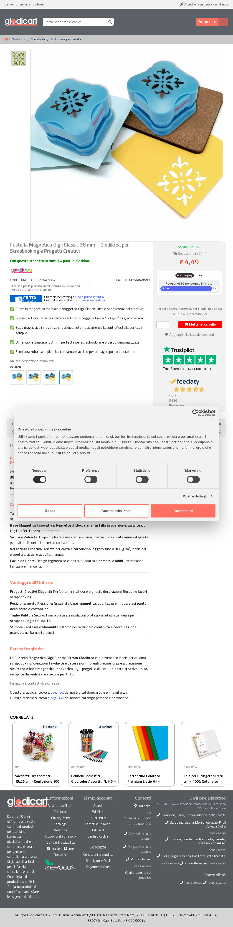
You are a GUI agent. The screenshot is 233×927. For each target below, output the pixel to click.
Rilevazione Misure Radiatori (60, 851)
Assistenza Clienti (60, 805)
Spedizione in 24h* (191, 253)
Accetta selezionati (116, 511)
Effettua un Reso (97, 824)
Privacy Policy (60, 817)
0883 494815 (217, 833)
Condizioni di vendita (98, 854)
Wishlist (98, 811)
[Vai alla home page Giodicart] (21, 21)
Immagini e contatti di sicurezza (34, 683)
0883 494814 (217, 815)
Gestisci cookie (97, 836)
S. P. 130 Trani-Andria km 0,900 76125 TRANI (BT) (137, 818)
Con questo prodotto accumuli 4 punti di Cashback (50, 260)
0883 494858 (142, 866)
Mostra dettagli (194, 496)
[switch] (90, 479)
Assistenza (220, 4)
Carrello (209, 22)
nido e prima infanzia (89, 296)
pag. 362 (57, 697)
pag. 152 (57, 692)
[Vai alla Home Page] (6, 39)
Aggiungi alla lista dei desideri (191, 334)
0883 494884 (170, 863)
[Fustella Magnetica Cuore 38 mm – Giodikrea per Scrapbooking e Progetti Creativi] (50, 377)
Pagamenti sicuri (98, 866)
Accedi (197, 4)
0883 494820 (194, 883)
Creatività (38, 39)
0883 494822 (217, 883)
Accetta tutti (183, 511)
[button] (218, 756)
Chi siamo (61, 811)
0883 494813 (217, 863)
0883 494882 (217, 850)
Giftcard (98, 830)
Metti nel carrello (202, 324)
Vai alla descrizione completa (32, 361)
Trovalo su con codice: (46, 288)
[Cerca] (109, 22)
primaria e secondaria (90, 300)
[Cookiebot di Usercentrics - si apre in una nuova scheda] (195, 412)
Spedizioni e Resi (98, 860)
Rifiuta (50, 511)
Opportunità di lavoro (60, 836)
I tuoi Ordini (98, 817)
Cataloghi (60, 824)
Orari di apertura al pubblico (138, 875)
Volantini (60, 830)
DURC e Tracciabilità (60, 842)
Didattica (19, 39)
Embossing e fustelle (65, 39)
